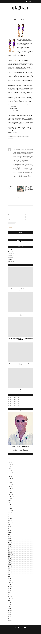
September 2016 (10, 540)
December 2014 (10, 578)
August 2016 (10, 542)
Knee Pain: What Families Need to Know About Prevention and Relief (20, 339)
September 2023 (10, 464)
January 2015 (10, 576)
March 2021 (10, 492)
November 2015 (10, 560)
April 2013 (9, 618)
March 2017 (10, 530)
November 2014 (10, 580)
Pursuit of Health (26, 136)
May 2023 (9, 468)
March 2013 (10, 620)
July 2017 (9, 524)
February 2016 (10, 554)
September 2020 (11, 496)
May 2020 (9, 504)
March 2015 (10, 572)
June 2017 (9, 526)
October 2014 (10, 582)
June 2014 (9, 590)
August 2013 (10, 610)
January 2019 (10, 512)
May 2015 (9, 570)
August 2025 (10, 456)
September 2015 (10, 564)
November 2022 (10, 474)
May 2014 (9, 592)
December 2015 (10, 558)
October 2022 (10, 476)
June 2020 (9, 502)
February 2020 (10, 510)
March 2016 (10, 552)
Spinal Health (10, 259)
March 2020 (10, 508)
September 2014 (10, 584)
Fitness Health (10, 251)
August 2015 (10, 566)
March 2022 (10, 482)
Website (9, 219)
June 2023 (9, 466)
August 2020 (10, 498)
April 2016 (9, 550)
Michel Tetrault (29, 142)
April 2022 (9, 480)
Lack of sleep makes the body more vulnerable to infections (20, 194)
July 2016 (9, 544)
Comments (12, 142)
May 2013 (9, 616)
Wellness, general (20, 17)
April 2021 (9, 490)
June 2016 (9, 546)
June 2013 (9, 614)
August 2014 (10, 586)
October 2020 (10, 494)
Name (9, 214)
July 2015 (9, 568)
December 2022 (10, 472)
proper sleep (16, 60)
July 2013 (9, 612)
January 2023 (10, 470)
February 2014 (10, 598)
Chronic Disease (10, 136)
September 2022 (10, 478)
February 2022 (10, 484)
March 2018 (10, 518)
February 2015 (10, 574)
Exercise (15, 136)
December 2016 (10, 536)
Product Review (10, 257)
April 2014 (9, 594)
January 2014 (10, 600)
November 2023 (10, 460)
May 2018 (9, 514)
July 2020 (9, 500)
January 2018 (10, 520)
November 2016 (10, 538)
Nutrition (20, 136)
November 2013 (10, 604)
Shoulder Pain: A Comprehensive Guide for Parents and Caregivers (20, 314)
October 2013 (10, 606)
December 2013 (10, 602)
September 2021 (10, 488)
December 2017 (10, 522)
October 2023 (10, 462)
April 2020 (9, 506)
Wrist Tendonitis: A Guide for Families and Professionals (20, 288)
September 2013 (10, 608)
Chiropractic (10, 249)
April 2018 (9, 516)
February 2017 (10, 532)
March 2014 (10, 596)
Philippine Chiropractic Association (20, 397)
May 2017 (9, 528)
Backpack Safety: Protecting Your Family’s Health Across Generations (29, 188)
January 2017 (10, 534)
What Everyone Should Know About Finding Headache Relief (20, 364)
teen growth (10, 138)
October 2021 (10, 486)
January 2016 (10, 556)
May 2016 (9, 548)
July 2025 (9, 458)
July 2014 (9, 588)
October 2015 (10, 562)
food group (20, 54)
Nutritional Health (11, 253)
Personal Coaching (11, 255)
